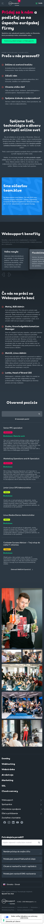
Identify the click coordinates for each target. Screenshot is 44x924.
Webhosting (8, 764)
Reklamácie (34, 907)
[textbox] (22, 413)
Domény (6, 759)
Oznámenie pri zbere (11, 921)
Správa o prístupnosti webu (25, 910)
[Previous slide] (3, 274)
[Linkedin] (13, 822)
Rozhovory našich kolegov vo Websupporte (19, 41)
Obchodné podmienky (8, 907)
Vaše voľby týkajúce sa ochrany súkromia (24, 917)
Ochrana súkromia (22, 907)
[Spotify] (22, 822)
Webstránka (8, 770)
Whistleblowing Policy (8, 910)
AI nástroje (7, 775)
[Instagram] (9, 822)
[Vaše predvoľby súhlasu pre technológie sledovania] (4, 920)
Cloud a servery (10, 791)
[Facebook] (4, 822)
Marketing (7, 780)
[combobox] (22, 414)
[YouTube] (17, 822)
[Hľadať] (39, 843)
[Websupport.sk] (14, 3)
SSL (4, 786)
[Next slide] (9, 274)
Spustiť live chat (8, 894)
